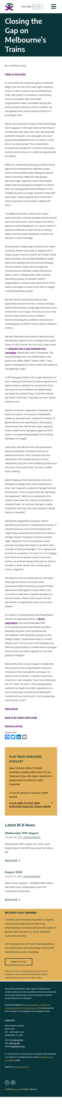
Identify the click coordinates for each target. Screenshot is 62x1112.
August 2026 (13, 872)
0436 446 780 (14, 1043)
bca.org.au (15, 1089)
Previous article (13, 726)
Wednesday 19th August (21, 833)
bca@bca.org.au (17, 1046)
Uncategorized (32, 837)
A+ (34, 6)
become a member (27, 977)
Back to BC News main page (21, 717)
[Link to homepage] (9, 6)
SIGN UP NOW (18, 961)
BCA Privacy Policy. (21, 1067)
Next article (11, 709)
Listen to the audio (15, 74)
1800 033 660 (18, 1040)
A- (40, 6)
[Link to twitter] (13, 1082)
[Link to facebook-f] (7, 1082)
